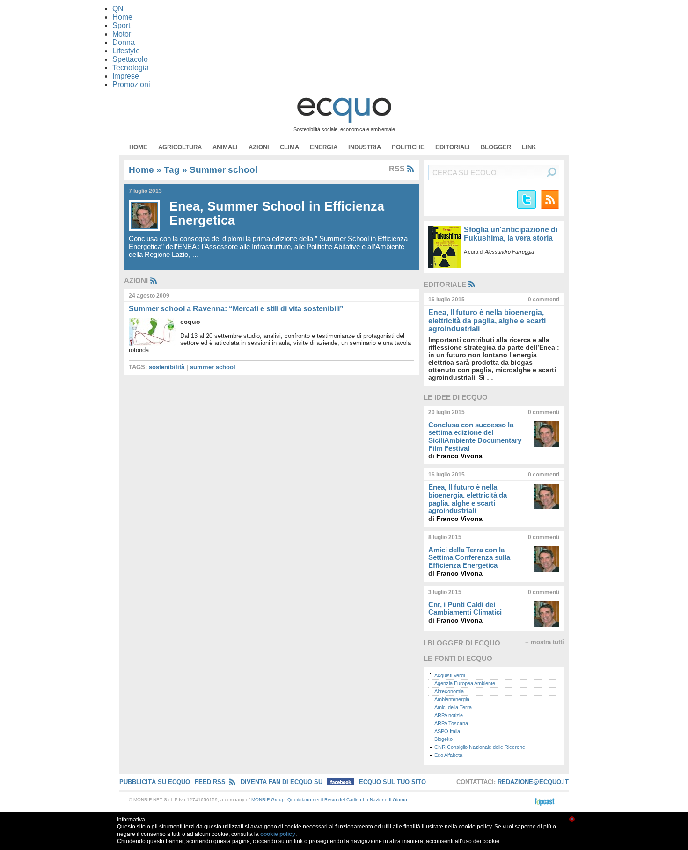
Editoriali (452, 147)
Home (138, 147)
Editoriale (445, 284)
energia (323, 147)
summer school (212, 367)
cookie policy (277, 834)
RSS (398, 169)
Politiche (408, 147)
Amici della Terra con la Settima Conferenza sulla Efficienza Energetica (469, 557)
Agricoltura (180, 147)
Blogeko (443, 739)
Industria (364, 147)
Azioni (259, 147)
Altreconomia (449, 691)
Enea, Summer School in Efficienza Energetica (276, 213)
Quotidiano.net (303, 799)
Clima (289, 147)
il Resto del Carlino (341, 799)
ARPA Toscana (451, 723)
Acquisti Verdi (449, 675)
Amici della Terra (453, 707)
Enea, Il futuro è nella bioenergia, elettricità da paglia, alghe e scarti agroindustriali (487, 320)
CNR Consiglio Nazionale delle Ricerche (479, 747)
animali (225, 147)
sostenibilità (166, 367)
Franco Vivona (459, 456)
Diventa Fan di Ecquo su (282, 781)
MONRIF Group (268, 799)
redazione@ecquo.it (533, 781)
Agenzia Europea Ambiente (464, 683)
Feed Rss (210, 781)
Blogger (496, 147)
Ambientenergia (451, 699)
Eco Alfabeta (448, 755)
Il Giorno (398, 799)
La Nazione (375, 799)
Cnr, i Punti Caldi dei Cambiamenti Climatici (465, 608)
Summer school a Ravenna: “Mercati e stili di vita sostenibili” (236, 309)
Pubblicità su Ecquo (154, 781)
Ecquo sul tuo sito (392, 781)
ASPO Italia (447, 731)
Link (529, 147)
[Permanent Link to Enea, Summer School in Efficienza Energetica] (147, 215)
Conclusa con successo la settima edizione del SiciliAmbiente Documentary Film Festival (474, 436)
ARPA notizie (448, 715)
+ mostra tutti (544, 642)
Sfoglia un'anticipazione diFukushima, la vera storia (510, 234)
